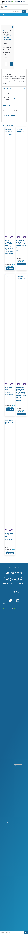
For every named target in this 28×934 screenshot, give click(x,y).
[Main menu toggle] (25, 6)
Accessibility (14, 591)
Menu (4, 14)
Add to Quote (11, 64)
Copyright (14, 590)
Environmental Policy (14, 597)
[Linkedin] (17, 600)
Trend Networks (17, 93)
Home (4, 29)
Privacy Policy (14, 587)
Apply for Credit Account (14, 592)
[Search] (24, 11)
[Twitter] (10, 600)
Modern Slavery (14, 594)
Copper (14, 98)
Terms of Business (14, 596)
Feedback (14, 593)
